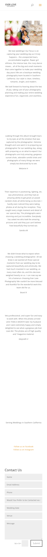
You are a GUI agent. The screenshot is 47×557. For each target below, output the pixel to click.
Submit (36, 543)
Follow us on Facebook (23, 446)
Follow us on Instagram (23, 449)
